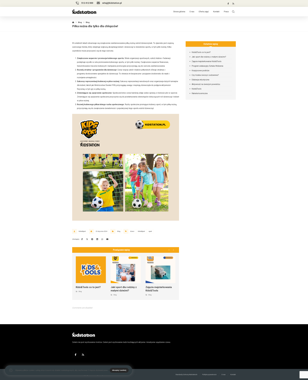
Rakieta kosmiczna (200, 93)
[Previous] (169, 250)
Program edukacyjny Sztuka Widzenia (207, 66)
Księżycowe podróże (200, 70)
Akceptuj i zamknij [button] (119, 370)
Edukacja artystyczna (200, 80)
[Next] (173, 250)
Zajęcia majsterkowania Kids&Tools (206, 61)
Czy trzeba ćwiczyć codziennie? (205, 75)
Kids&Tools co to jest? (201, 52)
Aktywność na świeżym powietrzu (206, 84)
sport (150, 231)
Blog (118, 231)
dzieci (132, 231)
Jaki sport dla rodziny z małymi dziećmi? (209, 57)
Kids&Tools (196, 89)
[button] (228, 3)
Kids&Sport (82, 231)
